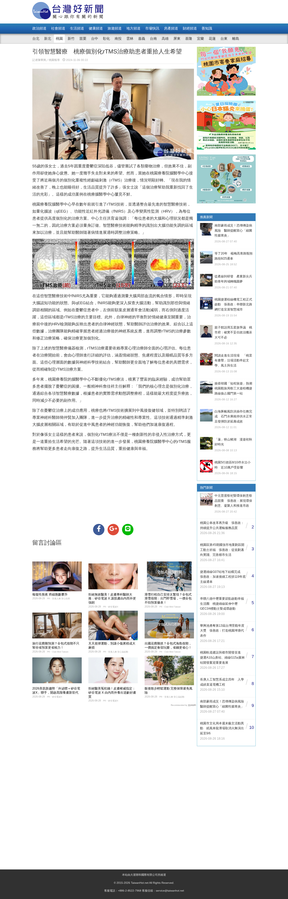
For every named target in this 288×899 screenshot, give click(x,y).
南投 (118, 39)
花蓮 (212, 39)
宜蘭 (200, 39)
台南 (153, 39)
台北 (35, 39)
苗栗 (82, 39)
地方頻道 (133, 28)
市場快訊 (152, 28)
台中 (94, 39)
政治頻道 (39, 28)
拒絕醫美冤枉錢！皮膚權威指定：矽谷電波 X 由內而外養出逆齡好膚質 (112, 692)
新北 (47, 39)
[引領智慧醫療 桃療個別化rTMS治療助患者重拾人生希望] (99, 529)
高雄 (165, 39)
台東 (223, 39)
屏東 (176, 39)
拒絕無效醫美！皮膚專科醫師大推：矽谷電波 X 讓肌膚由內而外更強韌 (112, 598)
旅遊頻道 (115, 28)
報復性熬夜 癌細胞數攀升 (50, 594)
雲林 (129, 39)
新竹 (71, 39)
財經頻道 (190, 28)
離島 (235, 39)
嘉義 (141, 39)
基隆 (188, 39)
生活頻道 (77, 28)
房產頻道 (171, 28)
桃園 (59, 39)
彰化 (106, 39)
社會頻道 (58, 28)
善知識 (207, 28)
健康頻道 (96, 28)
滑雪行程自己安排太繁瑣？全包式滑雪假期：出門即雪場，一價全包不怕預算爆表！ (168, 598)
